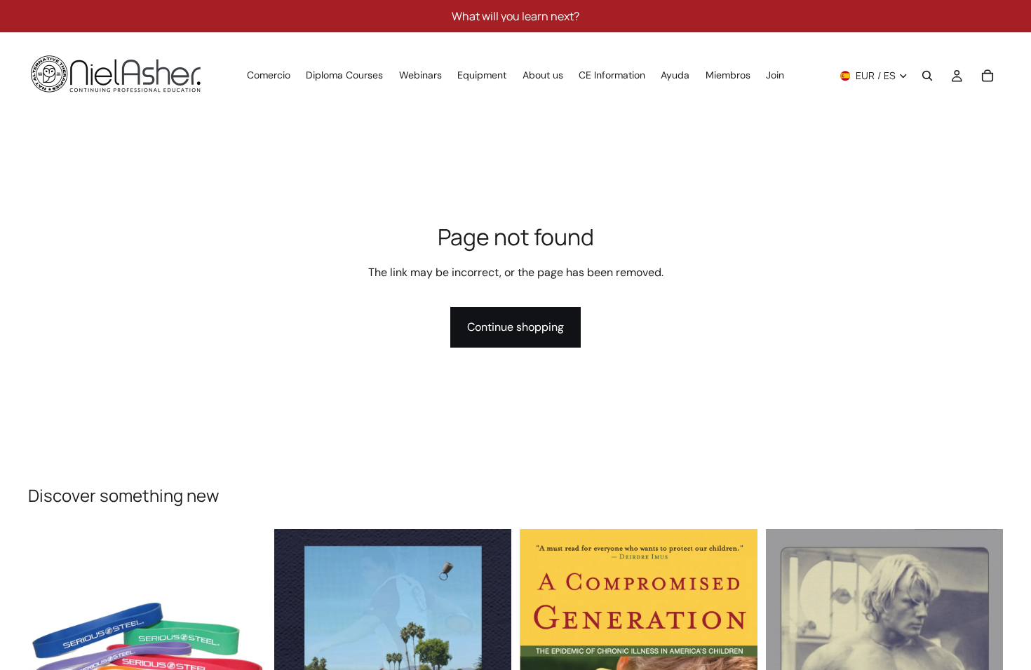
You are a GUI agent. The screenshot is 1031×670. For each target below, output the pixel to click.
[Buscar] (927, 75)
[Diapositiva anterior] (49, 648)
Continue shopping (515, 327)
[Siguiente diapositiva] (245, 648)
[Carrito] (987, 75)
